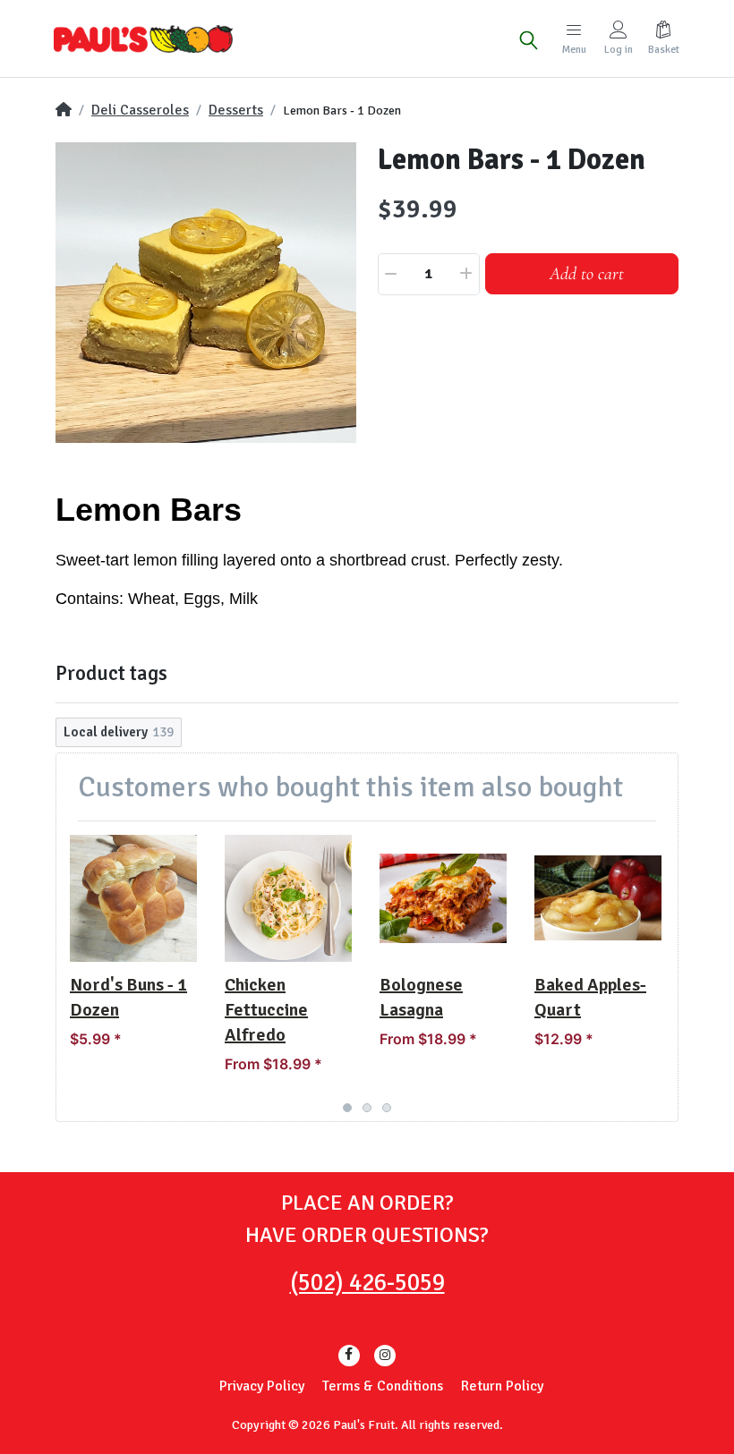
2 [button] (367, 1107)
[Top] (63, 110)
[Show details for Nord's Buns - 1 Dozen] (133, 898)
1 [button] (347, 1107)
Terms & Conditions (382, 1386)
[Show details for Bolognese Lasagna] (443, 898)
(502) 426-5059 (367, 1282)
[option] (205, 292)
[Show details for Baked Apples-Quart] (597, 898)
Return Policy (502, 1386)
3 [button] (386, 1107)
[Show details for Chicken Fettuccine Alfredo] (288, 898)
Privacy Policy (261, 1386)
